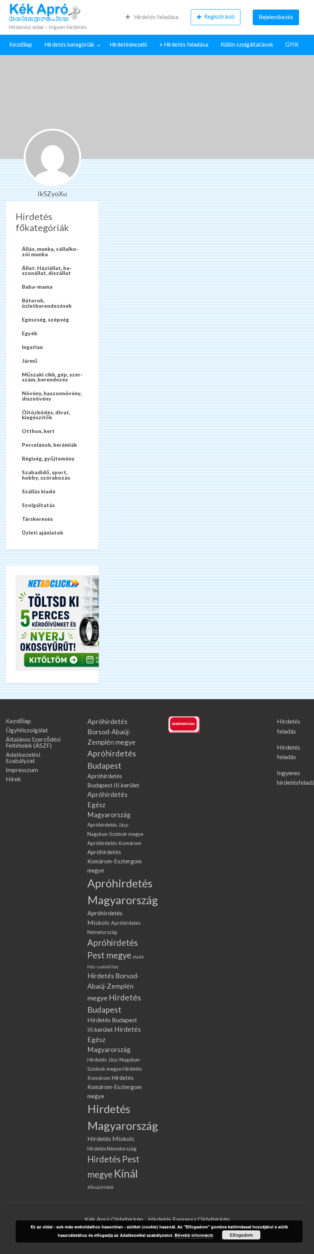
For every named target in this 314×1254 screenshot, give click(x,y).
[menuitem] (152, 17)
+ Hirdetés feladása (183, 44)
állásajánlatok (100, 1187)
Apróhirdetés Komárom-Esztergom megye (114, 861)
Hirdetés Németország (111, 1149)
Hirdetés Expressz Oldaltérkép (189, 1219)
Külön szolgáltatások (247, 44)
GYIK (292, 44)
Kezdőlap (20, 44)
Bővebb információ (194, 1235)
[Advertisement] (209, 258)
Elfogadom (241, 1234)
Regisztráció (219, 16)
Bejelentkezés (276, 17)
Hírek (13, 779)
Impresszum (22, 770)
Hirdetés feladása (155, 17)
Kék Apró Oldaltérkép (114, 1219)
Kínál (126, 1173)
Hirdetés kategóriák (69, 44)
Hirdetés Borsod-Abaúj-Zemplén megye (113, 986)
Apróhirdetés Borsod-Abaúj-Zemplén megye (111, 731)
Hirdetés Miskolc (111, 1138)
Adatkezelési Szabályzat (23, 757)
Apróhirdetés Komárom (114, 843)
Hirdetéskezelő (128, 44)
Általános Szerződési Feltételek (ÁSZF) (33, 742)
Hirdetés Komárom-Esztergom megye (114, 1086)
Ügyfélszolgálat (27, 730)
